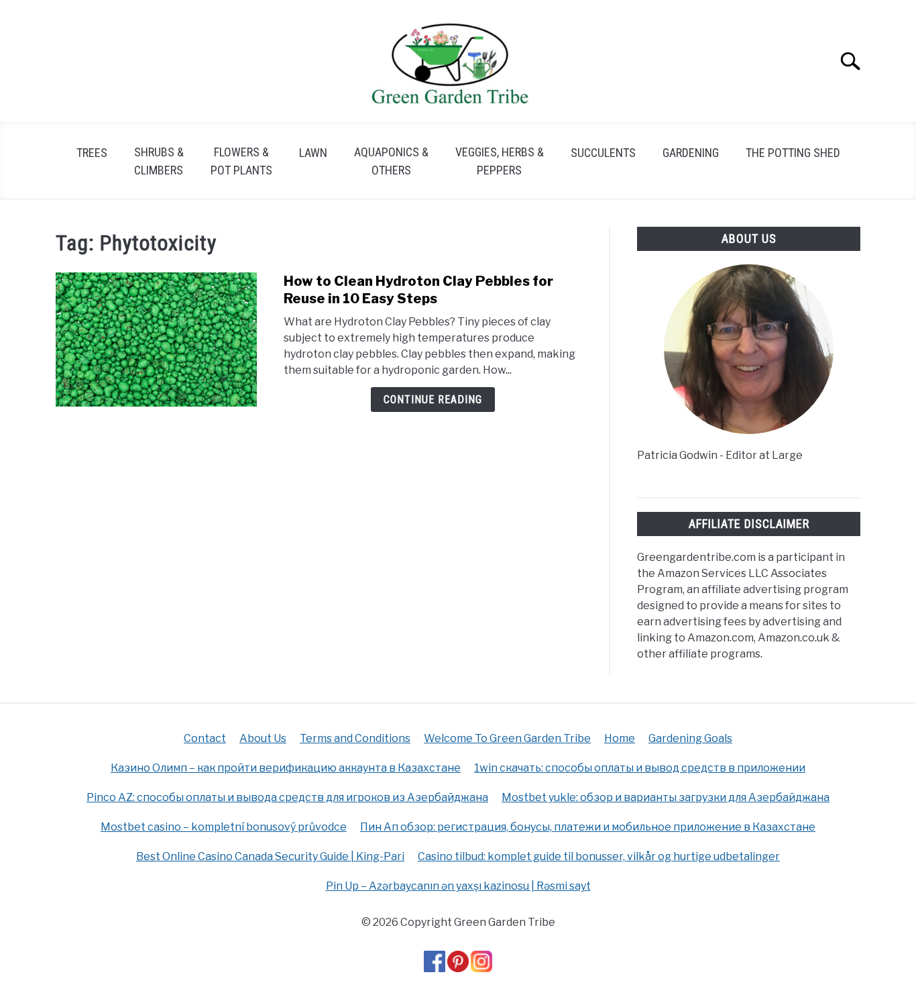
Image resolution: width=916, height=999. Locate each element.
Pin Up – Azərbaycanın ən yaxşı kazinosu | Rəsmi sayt (458, 886)
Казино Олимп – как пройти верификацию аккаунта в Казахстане (286, 767)
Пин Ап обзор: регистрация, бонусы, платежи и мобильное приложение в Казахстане (587, 827)
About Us (262, 738)
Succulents (603, 153)
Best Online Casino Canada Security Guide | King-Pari (270, 856)
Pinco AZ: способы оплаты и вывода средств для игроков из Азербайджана (287, 797)
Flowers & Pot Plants (241, 161)
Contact (205, 738)
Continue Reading (433, 399)
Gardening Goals (690, 738)
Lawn (313, 153)
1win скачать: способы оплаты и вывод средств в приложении (639, 767)
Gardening (691, 153)
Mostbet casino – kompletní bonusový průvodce (224, 827)
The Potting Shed (793, 153)
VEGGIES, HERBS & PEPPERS (499, 161)
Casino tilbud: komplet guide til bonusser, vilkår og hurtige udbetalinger (599, 856)
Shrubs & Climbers (159, 161)
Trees (91, 153)
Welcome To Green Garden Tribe (507, 738)
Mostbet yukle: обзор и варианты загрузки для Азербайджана (665, 797)
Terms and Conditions (355, 738)
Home (619, 738)
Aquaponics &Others (391, 161)
